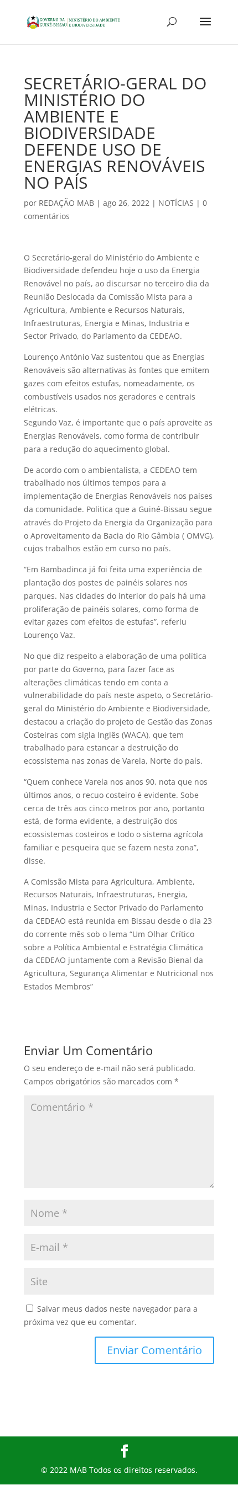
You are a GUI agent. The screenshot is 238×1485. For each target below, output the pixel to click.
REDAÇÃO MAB (66, 203)
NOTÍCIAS (176, 203)
